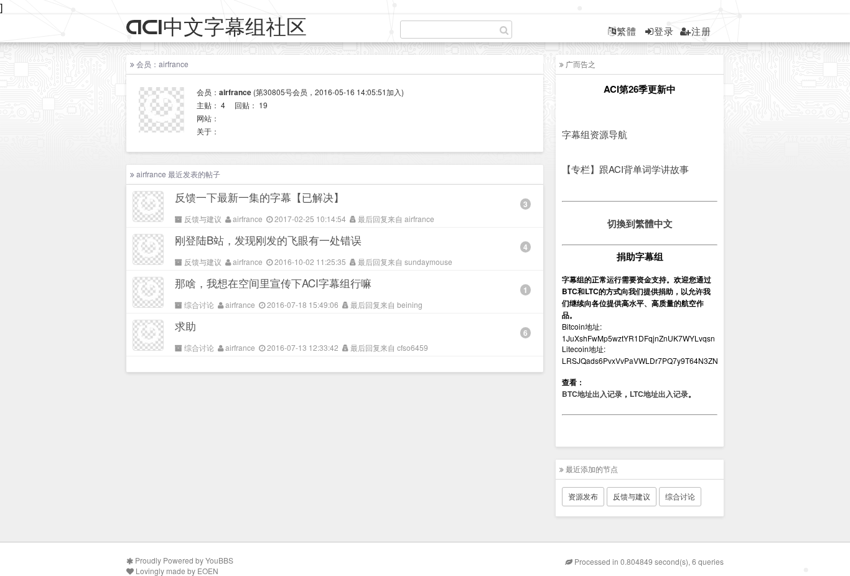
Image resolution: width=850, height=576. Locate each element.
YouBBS (219, 560)
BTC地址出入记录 (592, 393)
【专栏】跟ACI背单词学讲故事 (625, 168)
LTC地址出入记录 (659, 393)
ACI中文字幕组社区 (216, 28)
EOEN (207, 570)
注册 (701, 30)
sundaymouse (428, 261)
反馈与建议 (203, 218)
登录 (664, 30)
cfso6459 (412, 347)
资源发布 (583, 496)
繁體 (627, 30)
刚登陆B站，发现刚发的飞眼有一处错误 (268, 240)
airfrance (248, 218)
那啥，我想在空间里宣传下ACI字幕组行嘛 (273, 282)
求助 (185, 325)
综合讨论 (199, 304)
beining (410, 304)
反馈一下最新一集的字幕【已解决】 (259, 197)
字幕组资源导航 (594, 134)
